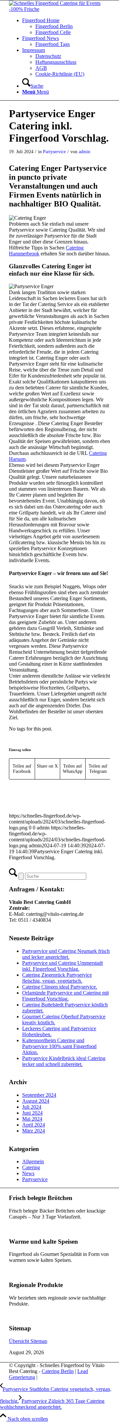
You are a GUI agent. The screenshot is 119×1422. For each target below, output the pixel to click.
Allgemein (33, 1161)
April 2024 (33, 1125)
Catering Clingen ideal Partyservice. (59, 987)
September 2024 (39, 1095)
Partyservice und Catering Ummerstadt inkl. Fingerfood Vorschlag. (62, 966)
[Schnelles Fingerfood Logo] (59, 9)
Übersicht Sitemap (28, 1341)
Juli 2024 (31, 1107)
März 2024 (33, 1130)
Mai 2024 (32, 1119)
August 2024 (35, 1101)
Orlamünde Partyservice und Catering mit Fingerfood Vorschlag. (65, 995)
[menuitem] (66, 26)
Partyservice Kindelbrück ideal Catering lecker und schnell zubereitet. (63, 1061)
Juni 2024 (32, 1113)
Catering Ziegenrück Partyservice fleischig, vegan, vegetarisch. (57, 978)
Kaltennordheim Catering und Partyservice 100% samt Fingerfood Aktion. (59, 1046)
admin (84, 151)
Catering (31, 1167)
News (28, 1173)
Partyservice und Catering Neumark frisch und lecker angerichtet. (66, 954)
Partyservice (54, 151)
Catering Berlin (58, 1371)
